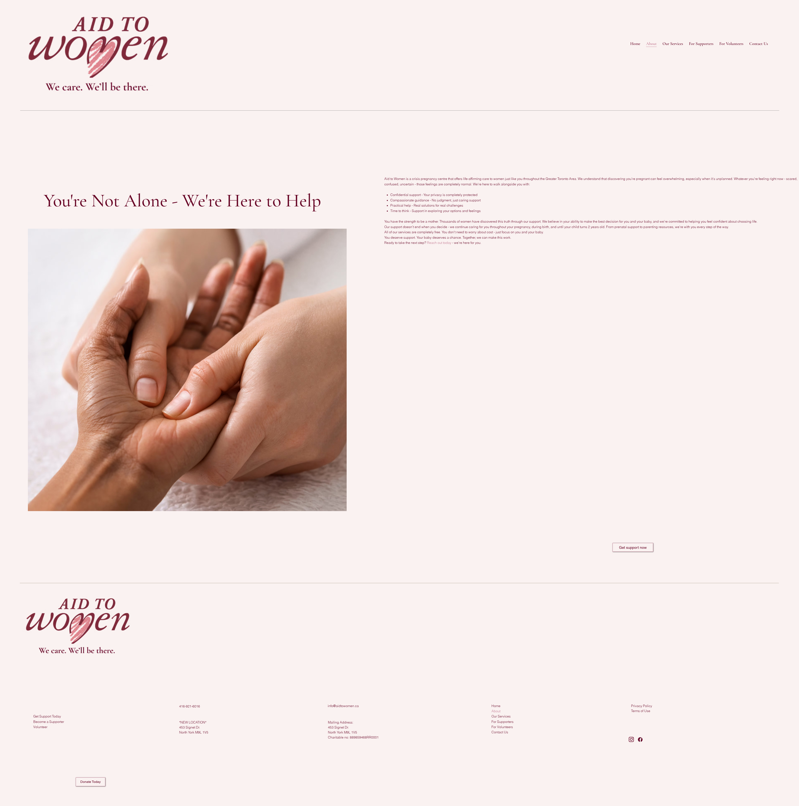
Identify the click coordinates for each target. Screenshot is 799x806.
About (495, 711)
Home (495, 706)
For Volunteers (502, 727)
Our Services (501, 716)
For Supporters (502, 722)
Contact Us (499, 732)
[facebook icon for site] (640, 739)
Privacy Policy (641, 706)
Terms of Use (640, 711)
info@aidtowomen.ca (343, 706)
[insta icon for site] (631, 739)
